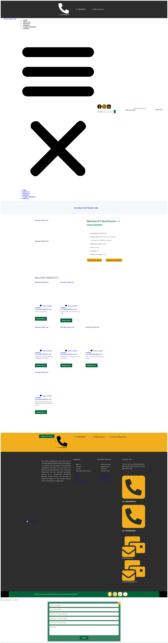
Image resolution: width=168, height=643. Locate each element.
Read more (41, 319)
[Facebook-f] (110, 594)
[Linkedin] (109, 106)
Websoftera (74, 594)
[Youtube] (125, 594)
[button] (58, 109)
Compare (38, 307)
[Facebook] (99, 106)
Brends (60, 594)
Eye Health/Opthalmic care (86, 208)
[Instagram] (104, 106)
